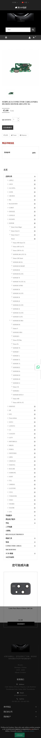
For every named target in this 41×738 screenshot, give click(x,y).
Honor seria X (15, 231)
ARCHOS (12, 196)
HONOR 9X (16, 324)
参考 (34, 153)
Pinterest (24, 135)
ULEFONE (12, 488)
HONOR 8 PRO (17, 332)
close (20, 735)
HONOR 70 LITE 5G (19, 281)
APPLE (11, 180)
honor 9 (15, 328)
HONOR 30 (16, 297)
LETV (11, 437)
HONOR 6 (16, 391)
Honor (13, 239)
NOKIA (11, 449)
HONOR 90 (16, 270)
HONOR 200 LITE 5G (19, 254)
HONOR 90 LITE (18, 274)
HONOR (11, 223)
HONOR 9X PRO (18, 320)
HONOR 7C (16, 359)
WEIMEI (11, 504)
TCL (10, 480)
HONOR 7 (16, 352)
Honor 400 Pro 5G (18, 402)
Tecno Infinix (13, 418)
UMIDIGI (12, 484)
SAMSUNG (12, 473)
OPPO (11, 457)
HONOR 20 (16, 301)
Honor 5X (16, 387)
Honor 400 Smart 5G (19, 243)
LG (10, 430)
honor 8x (16, 344)
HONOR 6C (16, 367)
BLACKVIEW (13, 204)
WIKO (11, 500)
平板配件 (9, 515)
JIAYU (11, 422)
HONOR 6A (16, 371)
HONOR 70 (16, 278)
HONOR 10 (16, 309)
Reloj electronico (15, 534)
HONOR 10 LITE (18, 313)
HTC (10, 414)
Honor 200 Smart (18, 258)
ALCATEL (12, 188)
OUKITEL (12, 465)
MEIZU (11, 445)
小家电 (8, 530)
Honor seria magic (16, 227)
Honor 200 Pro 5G (18, 250)
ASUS (11, 184)
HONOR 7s (16, 356)
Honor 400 (16, 398)
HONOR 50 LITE (18, 293)
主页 (6, 170)
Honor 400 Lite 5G (18, 246)
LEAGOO (12, 434)
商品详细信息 (8, 143)
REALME (12, 469)
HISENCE (12, 406)
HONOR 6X (16, 375)
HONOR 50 (16, 289)
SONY (11, 476)
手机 (7, 523)
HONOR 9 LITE (18, 317)
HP (10, 410)
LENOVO (12, 426)
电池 (7, 542)
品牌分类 (9, 176)
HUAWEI (12, 219)
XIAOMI (11, 508)
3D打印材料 (10, 557)
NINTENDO (12, 453)
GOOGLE (12, 215)
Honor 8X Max (17, 340)
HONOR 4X (16, 379)
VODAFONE (13, 496)
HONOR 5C (16, 383)
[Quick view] (18, 589)
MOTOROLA (13, 441)
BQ (10, 200)
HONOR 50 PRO (18, 285)
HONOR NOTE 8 (18, 395)
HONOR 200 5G (18, 262)
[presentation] (3, 93)
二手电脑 (9, 527)
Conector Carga (13, 546)
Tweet (14, 135)
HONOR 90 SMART (19, 266)
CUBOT (11, 207)
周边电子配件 (10, 519)
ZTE (10, 511)
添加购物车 (7, 128)
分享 (6, 135)
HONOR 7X (16, 348)
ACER (11, 192)
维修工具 (9, 538)
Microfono (11, 549)
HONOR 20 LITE (18, 305)
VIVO (11, 492)
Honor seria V (15, 235)
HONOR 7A (16, 363)
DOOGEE (12, 211)
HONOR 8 (16, 336)
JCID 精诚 (9, 553)
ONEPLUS (12, 461)
